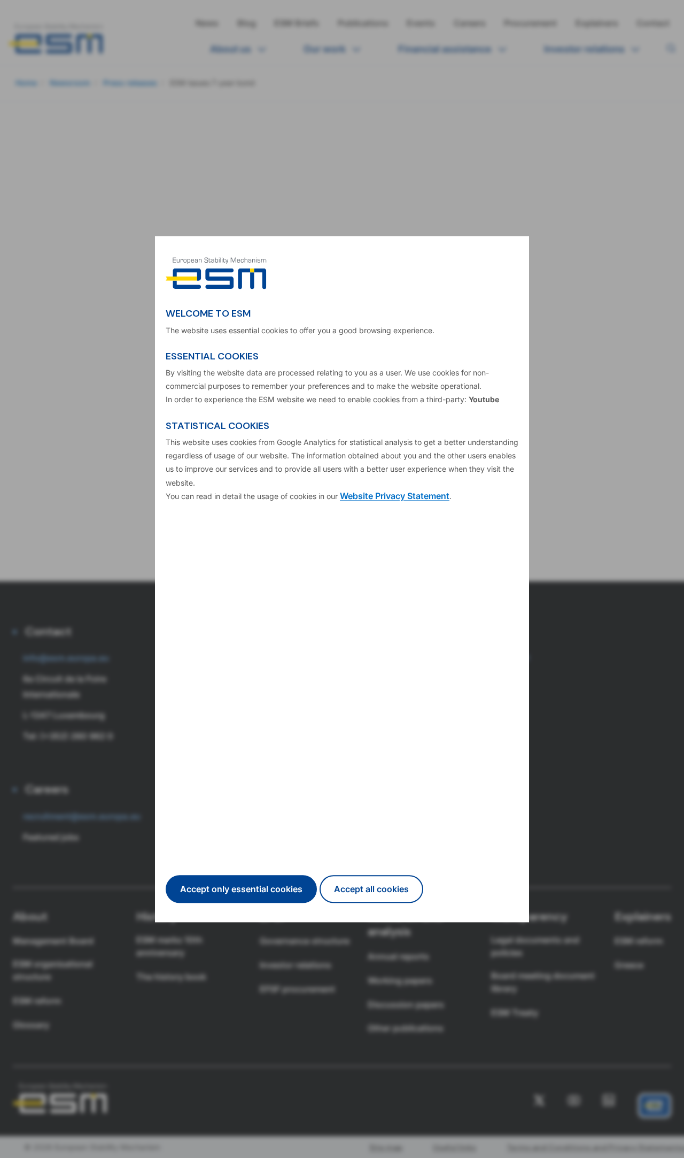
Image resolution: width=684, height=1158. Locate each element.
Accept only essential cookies (241, 889)
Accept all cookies (371, 889)
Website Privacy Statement (394, 495)
